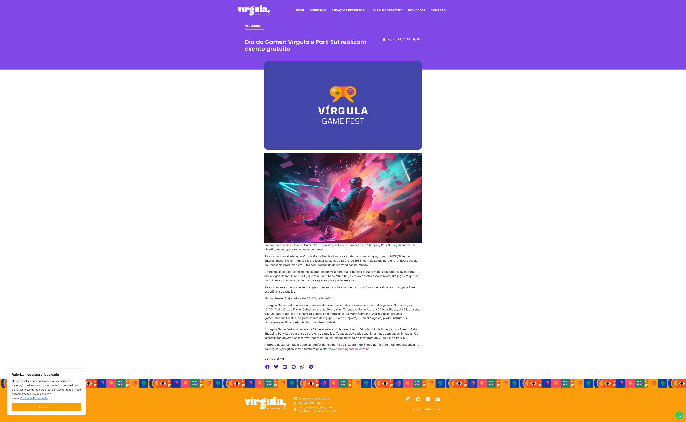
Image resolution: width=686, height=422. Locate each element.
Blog (420, 39)
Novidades (252, 26)
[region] (46, 392)
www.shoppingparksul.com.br (348, 349)
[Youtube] (437, 399)
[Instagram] (408, 399)
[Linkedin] (428, 399)
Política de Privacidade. (34, 398)
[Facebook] (418, 399)
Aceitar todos (46, 407)
